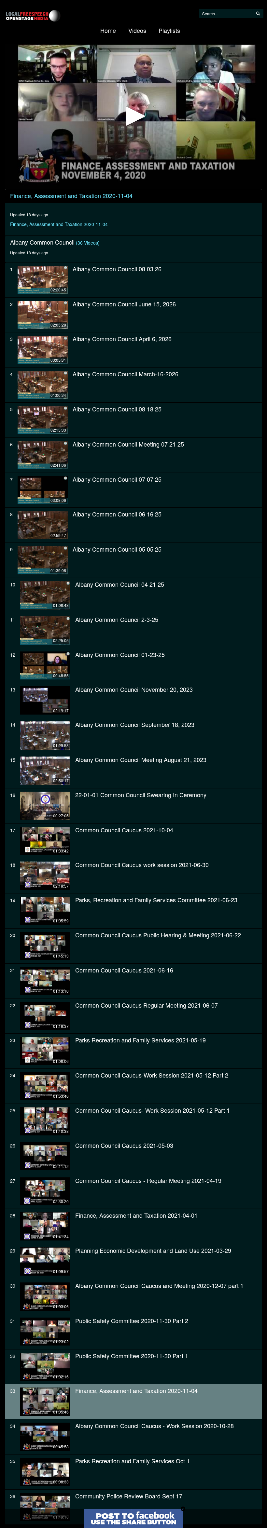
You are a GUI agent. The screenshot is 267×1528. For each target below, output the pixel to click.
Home (108, 30)
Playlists (169, 30)
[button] (133, 116)
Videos (137, 30)
